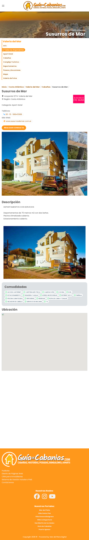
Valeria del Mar (32, 87)
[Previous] (5, 163)
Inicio (4, 87)
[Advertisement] (44, 394)
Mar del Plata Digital (58, 537)
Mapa (5, 74)
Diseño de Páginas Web (12, 473)
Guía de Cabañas (45, 526)
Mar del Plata (44, 510)
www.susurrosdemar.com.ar (18, 121)
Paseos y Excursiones (12, 70)
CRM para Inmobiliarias (12, 476)
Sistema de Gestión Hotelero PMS (17, 479)
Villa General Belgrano (44, 517)
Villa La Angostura (44, 520)
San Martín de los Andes (44, 523)
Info (4, 46)
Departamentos (10, 66)
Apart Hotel (8, 54)
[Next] (83, 163)
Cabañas (7, 58)
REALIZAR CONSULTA (14, 128)
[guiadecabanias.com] (36, 459)
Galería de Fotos (10, 78)
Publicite (6, 470)
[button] (3, 6)
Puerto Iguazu (44, 529)
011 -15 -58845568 (13, 114)
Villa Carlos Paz (44, 513)
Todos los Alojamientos (14, 50)
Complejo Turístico (11, 62)
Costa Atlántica (78, 30)
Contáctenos (8, 482)
